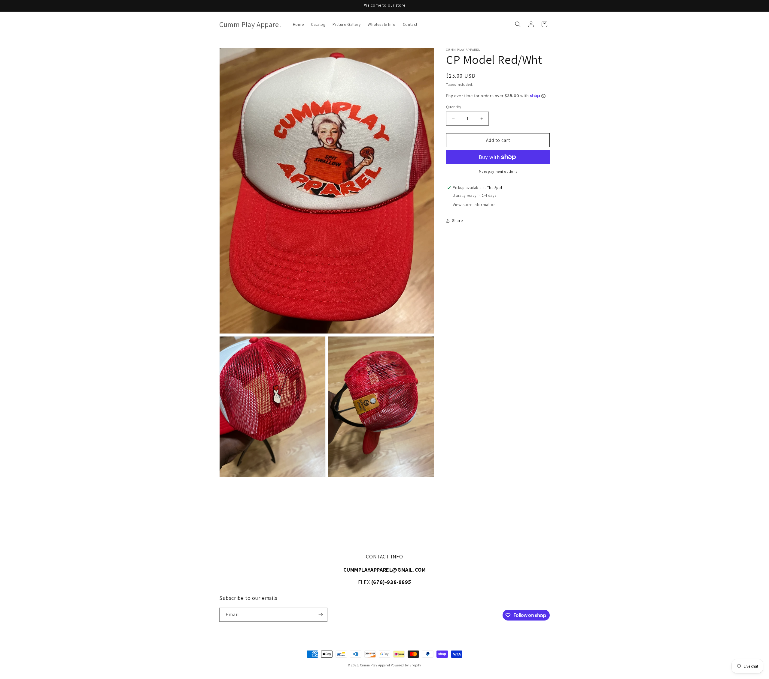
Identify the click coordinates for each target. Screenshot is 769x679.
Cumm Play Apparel (375, 665)
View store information (474, 204)
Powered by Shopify (406, 665)
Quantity (453, 106)
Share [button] (457, 220)
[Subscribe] (320, 615)
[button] (517, 24)
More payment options (498, 171)
